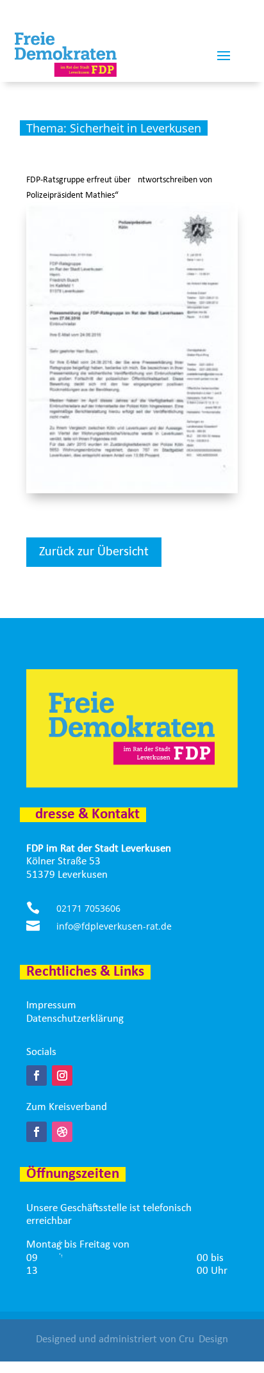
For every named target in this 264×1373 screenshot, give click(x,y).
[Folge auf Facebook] (36, 1075)
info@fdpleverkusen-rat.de (114, 926)
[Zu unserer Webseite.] (62, 1132)
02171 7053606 (88, 908)
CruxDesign (203, 1339)
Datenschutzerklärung (75, 1018)
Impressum (51, 1005)
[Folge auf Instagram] (62, 1075)
